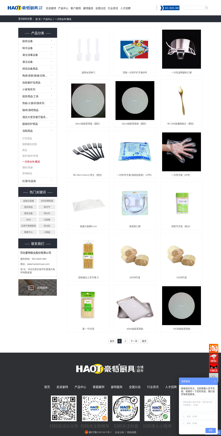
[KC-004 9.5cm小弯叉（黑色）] (88, 151)
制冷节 (47, 206)
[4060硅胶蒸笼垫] (135, 305)
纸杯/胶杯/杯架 (30, 155)
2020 (28, 219)
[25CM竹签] (135, 254)
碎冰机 (47, 225)
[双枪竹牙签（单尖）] (181, 203)
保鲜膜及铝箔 (29, 144)
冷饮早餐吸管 (47, 200)
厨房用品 (28, 206)
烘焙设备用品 (30, 68)
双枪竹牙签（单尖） (181, 226)
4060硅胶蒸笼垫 (135, 328)
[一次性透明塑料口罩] (181, 49)
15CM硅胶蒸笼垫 (181, 328)
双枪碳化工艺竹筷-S (88, 277)
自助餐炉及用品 (31, 82)
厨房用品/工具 (30, 96)
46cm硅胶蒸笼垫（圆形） (88, 123)
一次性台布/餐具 (63, 19)
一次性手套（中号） (181, 174)
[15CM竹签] (181, 254)
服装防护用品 (30, 124)
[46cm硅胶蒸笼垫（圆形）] (88, 100)
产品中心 (63, 8)
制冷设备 (27, 48)
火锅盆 (47, 231)
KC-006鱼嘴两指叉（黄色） (181, 123)
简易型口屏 (135, 226)
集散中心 (28, 231)
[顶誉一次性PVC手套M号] (135, 49)
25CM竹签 (135, 277)
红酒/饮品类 (29, 181)
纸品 (24, 150)
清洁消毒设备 (30, 55)
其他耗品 (27, 173)
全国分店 (100, 8)
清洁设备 (27, 62)
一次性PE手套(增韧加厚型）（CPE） (135, 174)
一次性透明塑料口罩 (181, 72)
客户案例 (76, 8)
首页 (112, 341)
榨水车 (47, 213)
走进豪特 (51, 8)
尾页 (144, 341)
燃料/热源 (27, 167)
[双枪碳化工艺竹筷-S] (88, 254)
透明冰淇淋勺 (88, 72)
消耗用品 (27, 131)
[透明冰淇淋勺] (88, 49)
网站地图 (131, 432)
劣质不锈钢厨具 (28, 225)
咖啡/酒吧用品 (30, 110)
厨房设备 (27, 41)
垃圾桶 (47, 219)
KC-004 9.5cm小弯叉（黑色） (88, 174)
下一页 (134, 341)
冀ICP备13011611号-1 (100, 432)
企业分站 (119, 432)
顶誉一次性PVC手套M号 (135, 72)
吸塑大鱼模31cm (88, 226)
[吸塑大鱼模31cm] (88, 203)
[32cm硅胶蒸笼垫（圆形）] (135, 100)
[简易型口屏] (135, 203)
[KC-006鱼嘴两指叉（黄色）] (181, 100)
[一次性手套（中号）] (181, 151)
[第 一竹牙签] (88, 305)
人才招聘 (125, 8)
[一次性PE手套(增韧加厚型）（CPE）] (135, 151)
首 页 (38, 19)
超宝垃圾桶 (28, 200)
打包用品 (27, 138)
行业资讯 (113, 8)
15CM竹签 (181, 277)
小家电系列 (28, 89)
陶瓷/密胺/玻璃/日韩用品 (36, 75)
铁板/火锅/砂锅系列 (33, 103)
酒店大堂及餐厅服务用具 (36, 117)
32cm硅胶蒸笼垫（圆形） (135, 123)
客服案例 (98, 387)
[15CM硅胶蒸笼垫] (181, 305)
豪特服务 (88, 8)
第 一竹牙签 (88, 328)
